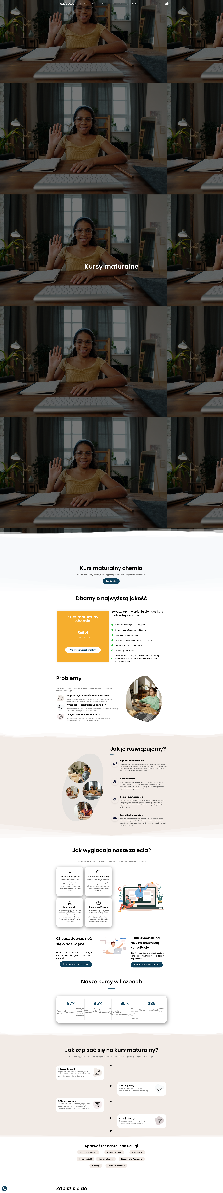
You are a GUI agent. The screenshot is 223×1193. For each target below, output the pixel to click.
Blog (114, 4)
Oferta (104, 4)
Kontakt (135, 4)
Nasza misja (124, 4)
